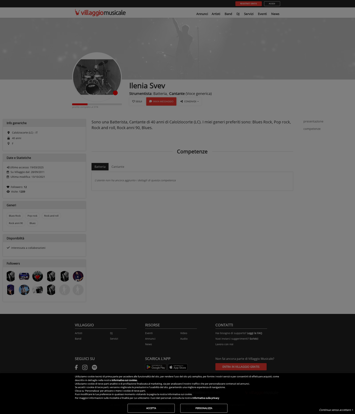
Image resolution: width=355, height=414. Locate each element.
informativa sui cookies (124, 380)
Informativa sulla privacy (205, 398)
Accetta (151, 408)
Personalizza (203, 408)
